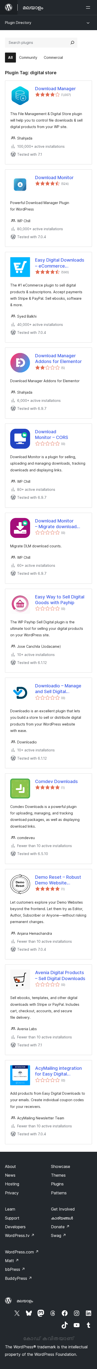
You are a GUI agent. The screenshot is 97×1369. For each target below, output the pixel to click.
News (10, 1175)
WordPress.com (22, 1251)
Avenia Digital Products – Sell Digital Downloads (60, 975)
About (10, 1166)
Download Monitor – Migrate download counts (56, 524)
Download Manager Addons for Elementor (58, 358)
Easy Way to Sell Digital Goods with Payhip (59, 599)
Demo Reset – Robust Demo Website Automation (58, 880)
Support (12, 1218)
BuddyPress (18, 1278)
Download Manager (55, 88)
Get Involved (63, 1209)
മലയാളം (25, 1300)
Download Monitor (54, 177)
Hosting (12, 1183)
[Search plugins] (72, 43)
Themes (58, 1175)
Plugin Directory (18, 22)
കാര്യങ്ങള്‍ (62, 1218)
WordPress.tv (20, 1235)
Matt (12, 1260)
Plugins (57, 1183)
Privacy (12, 1192)
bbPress (15, 1269)
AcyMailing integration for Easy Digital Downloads (58, 1071)
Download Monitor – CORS (51, 434)
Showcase (60, 1166)
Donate (60, 1226)
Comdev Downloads (56, 781)
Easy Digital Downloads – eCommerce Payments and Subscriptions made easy (59, 263)
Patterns (59, 1192)
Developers (15, 1226)
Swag (58, 1235)
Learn (10, 1209)
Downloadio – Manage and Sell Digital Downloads (58, 689)
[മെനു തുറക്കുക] (89, 7)
